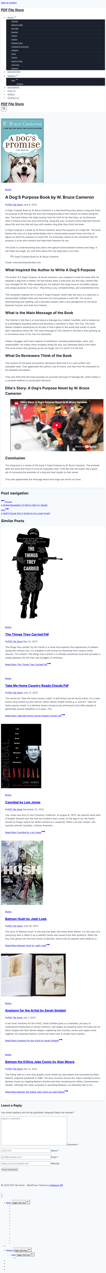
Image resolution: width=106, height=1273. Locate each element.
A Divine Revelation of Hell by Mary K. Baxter (24, 503)
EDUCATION (13, 72)
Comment (73, 1144)
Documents (13, 87)
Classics (14, 39)
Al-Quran (20, 84)
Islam (13, 1255)
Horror (13, 54)
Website (55, 1163)
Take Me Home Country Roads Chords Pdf (37, 685)
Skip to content (9, 2)
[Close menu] (1, 1195)
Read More (26, 664)
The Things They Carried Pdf (27, 634)
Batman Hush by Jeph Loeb (26, 919)
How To (11, 91)
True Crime (15, 65)
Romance (14, 68)
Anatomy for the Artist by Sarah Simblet (35, 1010)
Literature (14, 50)
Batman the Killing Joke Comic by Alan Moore (39, 1062)
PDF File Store (15, 204)
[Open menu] (4, 109)
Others (10, 94)
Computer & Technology (20, 47)
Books (8, 189)
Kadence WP (56, 1185)
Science (14, 57)
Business (14, 32)
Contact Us (13, 98)
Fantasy (14, 36)
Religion (9, 1250)
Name (55, 1150)
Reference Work (17, 25)
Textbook (14, 21)
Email (54, 1157)
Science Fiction (17, 61)
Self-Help (14, 28)
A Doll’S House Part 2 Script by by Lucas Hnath (25, 512)
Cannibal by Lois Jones (22, 802)
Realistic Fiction (17, 43)
